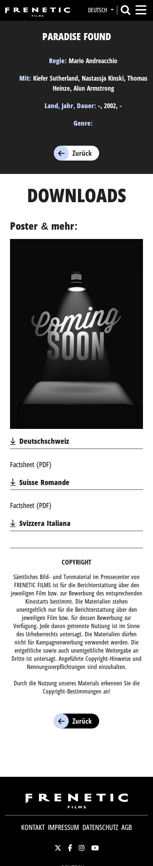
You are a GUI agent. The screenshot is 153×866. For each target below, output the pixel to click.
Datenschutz (100, 827)
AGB (126, 827)
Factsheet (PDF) (31, 464)
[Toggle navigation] (141, 10)
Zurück (82, 153)
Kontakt (33, 827)
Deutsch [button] (98, 10)
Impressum (63, 827)
